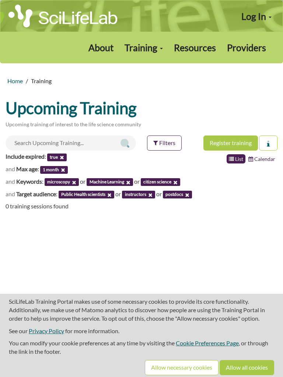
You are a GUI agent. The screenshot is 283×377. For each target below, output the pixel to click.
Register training (231, 142)
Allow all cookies (247, 367)
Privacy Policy (46, 330)
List (238, 159)
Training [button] (142, 47)
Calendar (264, 159)
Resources (195, 47)
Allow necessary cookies (181, 367)
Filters (166, 142)
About (100, 47)
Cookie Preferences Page (207, 342)
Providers (246, 47)
